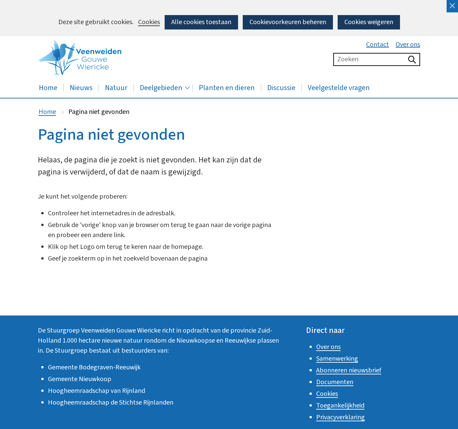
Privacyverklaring (340, 417)
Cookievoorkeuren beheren (287, 22)
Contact (377, 44)
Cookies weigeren (368, 22)
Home (48, 87)
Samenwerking (337, 358)
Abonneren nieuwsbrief (348, 370)
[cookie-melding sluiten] (452, 6)
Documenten (334, 382)
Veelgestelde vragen (339, 87)
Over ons (408, 44)
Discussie (281, 87)
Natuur (116, 87)
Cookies (149, 22)
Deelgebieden (161, 87)
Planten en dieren (227, 87)
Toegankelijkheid (340, 405)
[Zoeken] (412, 59)
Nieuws (81, 87)
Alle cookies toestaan (201, 22)
